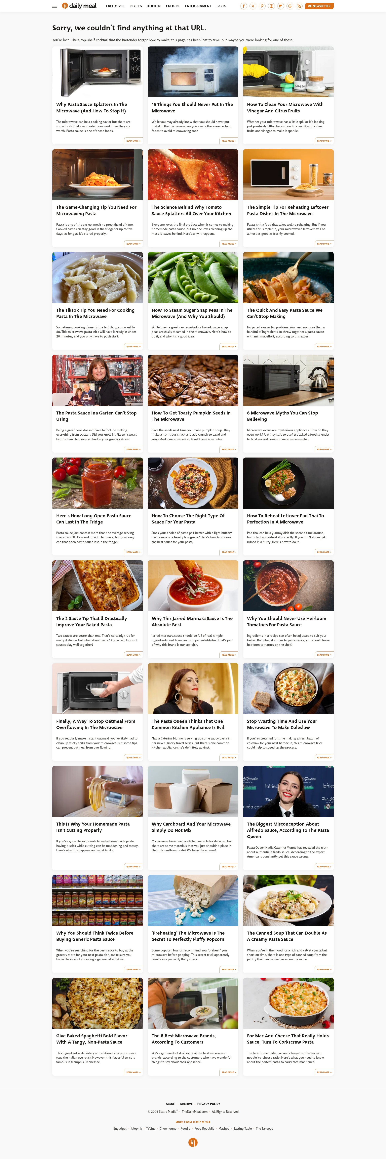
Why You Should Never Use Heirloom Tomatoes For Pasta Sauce (286, 621)
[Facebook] (243, 6)
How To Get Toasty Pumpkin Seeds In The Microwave (191, 416)
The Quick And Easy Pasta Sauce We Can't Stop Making (285, 313)
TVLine (150, 1128)
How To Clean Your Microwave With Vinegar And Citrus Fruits (285, 107)
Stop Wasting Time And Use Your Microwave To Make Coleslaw (282, 724)
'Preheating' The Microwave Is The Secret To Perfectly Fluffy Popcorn (188, 936)
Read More (132, 140)
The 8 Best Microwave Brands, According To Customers (184, 1039)
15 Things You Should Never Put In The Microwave (192, 107)
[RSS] (299, 6)
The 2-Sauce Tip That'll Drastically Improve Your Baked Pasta (91, 621)
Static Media (167, 1112)
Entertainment (198, 6)
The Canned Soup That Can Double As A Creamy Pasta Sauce (287, 936)
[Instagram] (271, 6)
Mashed (224, 1128)
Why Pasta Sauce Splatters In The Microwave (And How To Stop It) (91, 107)
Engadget (120, 1128)
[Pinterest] (262, 6)
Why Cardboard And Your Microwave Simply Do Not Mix (191, 827)
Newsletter (322, 6)
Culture (173, 6)
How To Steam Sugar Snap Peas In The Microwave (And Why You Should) (192, 313)
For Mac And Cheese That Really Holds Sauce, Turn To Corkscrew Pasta (288, 1039)
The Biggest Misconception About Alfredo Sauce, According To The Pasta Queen (288, 830)
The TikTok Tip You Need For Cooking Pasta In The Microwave (95, 313)
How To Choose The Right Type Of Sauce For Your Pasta (188, 519)
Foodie (185, 1128)
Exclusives (115, 6)
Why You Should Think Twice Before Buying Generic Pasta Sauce (94, 936)
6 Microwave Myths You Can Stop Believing (282, 416)
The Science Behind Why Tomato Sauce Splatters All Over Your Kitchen (191, 210)
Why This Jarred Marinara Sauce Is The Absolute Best (192, 621)
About (171, 1104)
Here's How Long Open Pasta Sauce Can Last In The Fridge (93, 519)
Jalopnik (136, 1128)
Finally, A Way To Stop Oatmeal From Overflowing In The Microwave (95, 724)
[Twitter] (252, 6)
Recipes (136, 6)
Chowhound (168, 1128)
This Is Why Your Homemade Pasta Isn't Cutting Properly (93, 827)
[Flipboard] (280, 6)
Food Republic (204, 1128)
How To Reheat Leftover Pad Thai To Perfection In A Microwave (285, 519)
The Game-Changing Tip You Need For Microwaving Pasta (96, 210)
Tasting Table (243, 1128)
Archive (186, 1104)
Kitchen (154, 6)
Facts (221, 6)
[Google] (289, 6)
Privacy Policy (208, 1104)
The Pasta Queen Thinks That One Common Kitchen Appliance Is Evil (188, 724)
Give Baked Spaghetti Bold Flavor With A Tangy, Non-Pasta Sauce (91, 1039)
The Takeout (264, 1128)
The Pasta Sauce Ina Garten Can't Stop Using (96, 416)
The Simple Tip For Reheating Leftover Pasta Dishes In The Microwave (288, 210)
